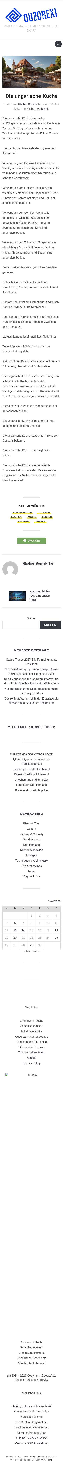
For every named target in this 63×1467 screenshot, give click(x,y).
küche (31, 517)
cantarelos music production (31, 1411)
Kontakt (31, 1057)
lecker (47, 517)
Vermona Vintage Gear (31, 1432)
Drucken (34, 540)
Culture (31, 828)
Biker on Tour (31, 823)
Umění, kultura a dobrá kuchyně (31, 1406)
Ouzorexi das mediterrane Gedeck (31, 754)
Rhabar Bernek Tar (29, 104)
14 (23, 930)
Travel (31, 871)
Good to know (31, 839)
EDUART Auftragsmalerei (32, 1422)
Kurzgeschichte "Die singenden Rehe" (39, 595)
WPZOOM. (47, 1460)
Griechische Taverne (31, 1047)
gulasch (44, 512)
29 (31, 945)
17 (48, 930)
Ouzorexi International (31, 1052)
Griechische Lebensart (32, 1363)
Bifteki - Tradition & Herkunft (31, 774)
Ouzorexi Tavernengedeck (31, 1036)
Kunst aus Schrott (32, 1416)
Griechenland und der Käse (32, 779)
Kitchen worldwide (38, 108)
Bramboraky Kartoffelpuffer (31, 790)
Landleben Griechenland (31, 784)
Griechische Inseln (31, 1025)
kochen (16, 517)
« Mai (27, 951)
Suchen (31, 618)
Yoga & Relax (31, 876)
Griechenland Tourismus (31, 1041)
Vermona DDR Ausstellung (31, 1443)
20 (15, 937)
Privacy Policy (31, 1063)
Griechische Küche (31, 1020)
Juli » (36, 951)
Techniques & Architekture (31, 860)
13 (15, 930)
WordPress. (37, 1457)
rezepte (23, 521)
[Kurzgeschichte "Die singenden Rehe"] (17, 595)
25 (56, 937)
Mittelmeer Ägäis (31, 1031)
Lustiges (31, 855)
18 (56, 930)
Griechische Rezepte (32, 1352)
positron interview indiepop (31, 1427)
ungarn (40, 521)
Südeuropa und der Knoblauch (31, 769)
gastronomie (22, 512)
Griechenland (31, 844)
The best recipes (31, 866)
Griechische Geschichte (31, 1358)
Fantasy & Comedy (31, 834)
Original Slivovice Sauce (31, 1438)
